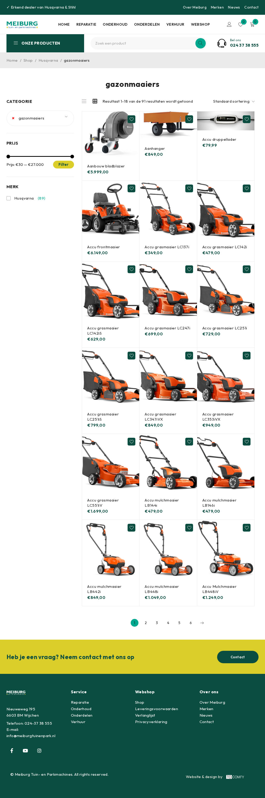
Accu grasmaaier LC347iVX (160, 417)
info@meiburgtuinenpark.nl (30, 735)
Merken (217, 7)
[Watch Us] (25, 750)
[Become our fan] (11, 750)
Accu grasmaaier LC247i (167, 328)
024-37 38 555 (38, 723)
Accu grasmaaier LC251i (224, 328)
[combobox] (40, 118)
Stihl (72, 7)
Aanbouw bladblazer (106, 166)
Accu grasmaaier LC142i (224, 246)
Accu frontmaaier (103, 246)
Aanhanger (155, 148)
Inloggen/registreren (229, 24)
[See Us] (39, 750)
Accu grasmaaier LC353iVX (218, 417)
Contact (251, 7)
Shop (28, 60)
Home (12, 60)
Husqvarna (54, 7)
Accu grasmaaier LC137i (167, 246)
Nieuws (234, 7)
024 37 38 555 (244, 45)
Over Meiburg (195, 7)
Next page (202, 623)
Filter (63, 164)
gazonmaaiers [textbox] (28, 118)
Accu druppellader (219, 139)
